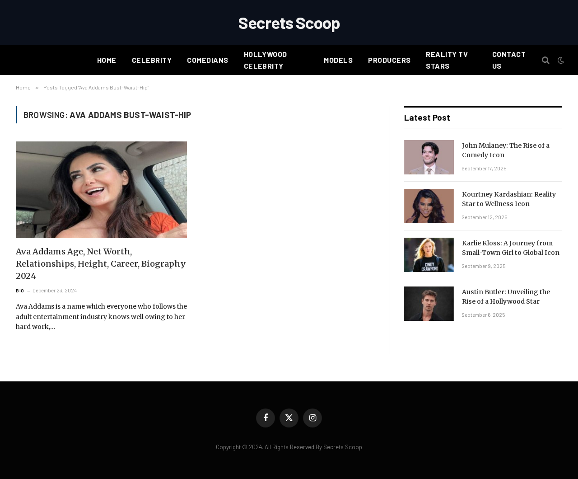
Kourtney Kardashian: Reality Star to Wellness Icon (509, 199)
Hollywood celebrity (265, 60)
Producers (389, 60)
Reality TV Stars (447, 60)
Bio (20, 290)
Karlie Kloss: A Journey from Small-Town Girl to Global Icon (510, 248)
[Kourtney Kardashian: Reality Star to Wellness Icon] (429, 206)
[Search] (545, 60)
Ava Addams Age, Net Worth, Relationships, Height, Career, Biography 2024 (101, 263)
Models (338, 60)
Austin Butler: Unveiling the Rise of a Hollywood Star (506, 296)
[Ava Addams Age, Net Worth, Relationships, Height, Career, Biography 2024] (101, 189)
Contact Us (509, 60)
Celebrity (152, 60)
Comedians (207, 60)
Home (107, 60)
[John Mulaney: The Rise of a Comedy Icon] (429, 157)
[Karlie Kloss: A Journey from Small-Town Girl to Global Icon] (429, 255)
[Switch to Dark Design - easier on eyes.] (559, 60)
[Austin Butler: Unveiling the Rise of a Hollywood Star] (429, 303)
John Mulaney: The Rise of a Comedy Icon (506, 150)
